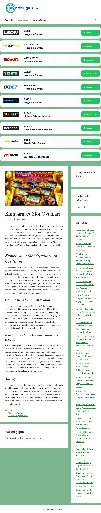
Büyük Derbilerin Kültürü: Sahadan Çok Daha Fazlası (85, 246)
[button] (95, 20)
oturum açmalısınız (34, 438)
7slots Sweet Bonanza (15, 413)
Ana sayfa (9, 19)
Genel (10, 410)
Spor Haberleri (39, 19)
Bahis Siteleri (23, 19)
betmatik (81, 206)
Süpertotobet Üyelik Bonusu (18, 415)
